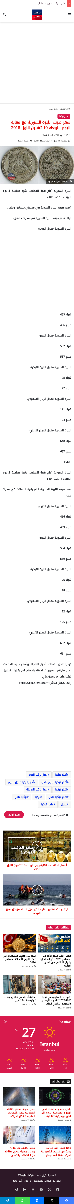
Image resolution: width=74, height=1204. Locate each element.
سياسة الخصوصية (42, 1181)
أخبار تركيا (53, 109)
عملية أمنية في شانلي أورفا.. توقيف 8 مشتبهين (20, 999)
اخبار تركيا (61, 789)
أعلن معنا (17, 1181)
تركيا (38, 797)
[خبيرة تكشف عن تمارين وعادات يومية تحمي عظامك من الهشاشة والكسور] (19, 1135)
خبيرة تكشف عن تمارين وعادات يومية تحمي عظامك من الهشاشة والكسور (20, 1152)
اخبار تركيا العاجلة (36, 789)
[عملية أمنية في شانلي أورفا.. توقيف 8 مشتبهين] (19, 984)
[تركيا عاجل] (37, 15)
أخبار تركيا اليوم (38, 774)
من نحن (27, 1181)
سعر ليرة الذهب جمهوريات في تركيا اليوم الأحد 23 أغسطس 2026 (19, 959)
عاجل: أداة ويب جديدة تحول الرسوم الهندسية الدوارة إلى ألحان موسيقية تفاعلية (56, 1113)
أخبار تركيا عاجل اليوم (21, 782)
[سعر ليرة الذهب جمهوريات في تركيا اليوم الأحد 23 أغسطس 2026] (19, 943)
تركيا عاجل (21, 797)
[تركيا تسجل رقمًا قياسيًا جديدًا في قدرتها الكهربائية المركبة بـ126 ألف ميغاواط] (55, 1135)
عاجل (64, 804)
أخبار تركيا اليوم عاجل (54, 782)
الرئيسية (64, 109)
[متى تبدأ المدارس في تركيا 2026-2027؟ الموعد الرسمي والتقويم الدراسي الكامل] (54, 984)
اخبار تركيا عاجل (58, 797)
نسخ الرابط (14, 814)
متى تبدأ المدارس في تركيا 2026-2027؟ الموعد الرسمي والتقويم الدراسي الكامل (56, 1000)
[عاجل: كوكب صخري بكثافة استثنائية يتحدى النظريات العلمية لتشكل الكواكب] (19, 1096)
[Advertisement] (37, 63)
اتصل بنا (57, 1181)
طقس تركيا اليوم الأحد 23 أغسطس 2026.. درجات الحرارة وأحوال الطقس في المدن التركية (55, 961)
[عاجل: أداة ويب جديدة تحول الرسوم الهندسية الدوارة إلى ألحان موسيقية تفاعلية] (55, 1096)
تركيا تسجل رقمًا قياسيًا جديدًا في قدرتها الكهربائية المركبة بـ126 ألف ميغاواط (56, 1152)
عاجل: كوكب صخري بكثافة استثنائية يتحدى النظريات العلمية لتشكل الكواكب (21, 1113)
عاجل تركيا (47, 804)
